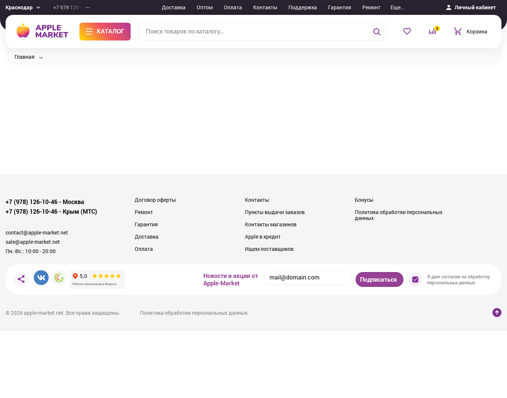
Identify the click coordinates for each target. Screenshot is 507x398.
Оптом (205, 7)
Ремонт (371, 7)
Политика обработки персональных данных (398, 215)
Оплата (233, 7)
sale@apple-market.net (33, 242)
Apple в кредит (263, 237)
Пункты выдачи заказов (275, 212)
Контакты (265, 7)
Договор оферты (155, 200)
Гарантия (339, 7)
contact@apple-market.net (37, 232)
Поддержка (302, 7)
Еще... (397, 7)
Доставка (174, 7)
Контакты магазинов (271, 224)
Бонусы (364, 200)
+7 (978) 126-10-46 (32, 202)
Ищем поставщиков (269, 249)
